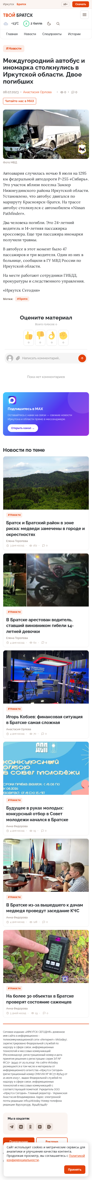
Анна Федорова (17, 826)
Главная (12, 34)
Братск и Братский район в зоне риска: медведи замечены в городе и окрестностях (45, 528)
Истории (74, 34)
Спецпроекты (52, 34)
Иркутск (8, 4)
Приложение (18, 1141)
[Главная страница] (18, 15)
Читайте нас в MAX (19, 101)
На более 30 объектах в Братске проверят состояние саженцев (40, 999)
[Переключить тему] (49, 23)
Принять (75, 1169)
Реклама (52, 1141)
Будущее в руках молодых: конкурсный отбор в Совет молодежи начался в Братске (37, 813)
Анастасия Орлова (37, 92)
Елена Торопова (17, 541)
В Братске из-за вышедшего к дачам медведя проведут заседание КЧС (44, 908)
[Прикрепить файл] (18, 358)
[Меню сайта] (84, 14)
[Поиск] (58, 23)
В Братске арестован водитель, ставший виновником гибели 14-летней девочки (40, 625)
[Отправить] (82, 358)
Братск (21, 4)
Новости (30, 34)
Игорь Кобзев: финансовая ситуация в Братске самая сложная (44, 719)
